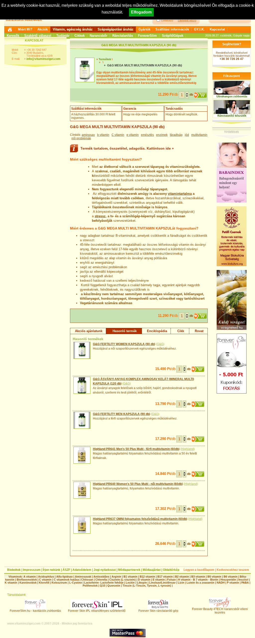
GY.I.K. (199, 29)
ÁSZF (66, 570)
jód (187, 135)
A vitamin (29, 576)
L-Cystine (75, 582)
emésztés (147, 135)
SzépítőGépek (172, 35)
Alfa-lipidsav (64, 576)
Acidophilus (46, 576)
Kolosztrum (59, 582)
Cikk (180, 331)
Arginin (116, 576)
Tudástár (62, 35)
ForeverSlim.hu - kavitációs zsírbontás (35, 611)
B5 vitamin (214, 576)
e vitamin (133, 135)
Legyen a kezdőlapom (199, 570)
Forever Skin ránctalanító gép (158, 611)
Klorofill (44, 582)
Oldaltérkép (171, 570)
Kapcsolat (217, 29)
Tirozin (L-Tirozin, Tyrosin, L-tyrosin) (147, 585)
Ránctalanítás (122, 35)
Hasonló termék (125, 331)
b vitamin (103, 135)
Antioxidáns (101, 576)
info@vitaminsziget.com (43, 59)
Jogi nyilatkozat (105, 570)
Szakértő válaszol (37, 35)
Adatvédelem (81, 570)
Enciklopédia (157, 331)
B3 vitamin (198, 576)
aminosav (88, 135)
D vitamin (144, 579)
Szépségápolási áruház (115, 29)
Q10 (102, 585)
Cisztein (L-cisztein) (122, 579)
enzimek (162, 135)
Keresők (13, 35)
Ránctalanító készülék (231, 115)
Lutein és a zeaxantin (200, 582)
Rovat (199, 331)
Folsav (171, 579)
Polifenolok (90, 585)
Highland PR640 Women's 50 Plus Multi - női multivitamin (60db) (138, 484)
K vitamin (11, 582)
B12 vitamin (147, 576)
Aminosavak (83, 576)
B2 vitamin (182, 576)
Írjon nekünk (51, 570)
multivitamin (199, 135)
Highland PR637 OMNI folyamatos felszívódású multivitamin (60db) (140, 519)
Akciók (42, 29)
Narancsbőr (98, 35)
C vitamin (118, 135)
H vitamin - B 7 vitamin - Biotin (198, 579)
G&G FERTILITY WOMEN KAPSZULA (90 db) (124, 344)
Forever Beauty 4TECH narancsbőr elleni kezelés (220, 610)
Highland (187, 449)
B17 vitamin (165, 576)
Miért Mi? (25, 29)
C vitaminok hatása (66, 579)
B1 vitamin (130, 576)
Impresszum (32, 570)
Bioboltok (14, 570)
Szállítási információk (172, 29)
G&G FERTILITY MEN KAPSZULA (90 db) (121, 414)
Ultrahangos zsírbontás (231, 96)
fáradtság (176, 135)
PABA (245, 582)
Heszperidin (228, 579)
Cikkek (79, 35)
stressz (100, 216)
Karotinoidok (28, 582)
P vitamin (233, 582)
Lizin (181, 582)
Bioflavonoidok (27, 579)
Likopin (142, 582)
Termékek (105, 59)
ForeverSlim (147, 35)
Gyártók (144, 29)
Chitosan (87, 579)
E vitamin (159, 579)
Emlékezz (167, 20)
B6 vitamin (231, 576)
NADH (221, 582)
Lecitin (130, 582)
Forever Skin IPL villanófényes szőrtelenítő (97, 611)
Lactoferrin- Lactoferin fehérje (104, 582)
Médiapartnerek (129, 570)
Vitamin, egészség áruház (73, 29)
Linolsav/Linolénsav (162, 582)
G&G (160, 344)
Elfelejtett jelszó (187, 20)
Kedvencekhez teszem (233, 570)
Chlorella (101, 579)
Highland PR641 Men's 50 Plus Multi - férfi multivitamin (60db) (136, 449)
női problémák (81, 138)
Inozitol (243, 579)
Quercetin (113, 585)
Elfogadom (141, 12)
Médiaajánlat (152, 570)
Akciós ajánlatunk (88, 331)
